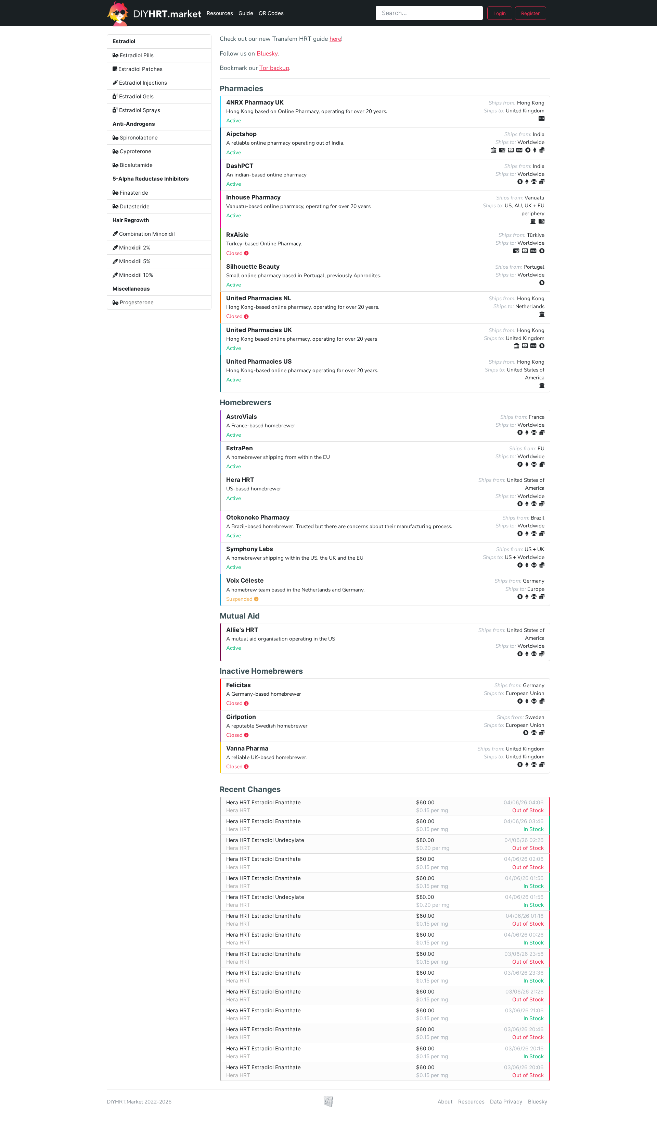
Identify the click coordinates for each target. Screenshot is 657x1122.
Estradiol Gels (136, 96)
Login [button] (499, 13)
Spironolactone (138, 137)
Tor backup (274, 68)
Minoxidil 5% (134, 261)
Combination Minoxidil (146, 234)
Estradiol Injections (142, 83)
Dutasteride (134, 206)
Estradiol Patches (140, 69)
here (335, 39)
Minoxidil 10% (135, 275)
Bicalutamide (135, 165)
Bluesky (267, 53)
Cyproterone (134, 151)
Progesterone (136, 302)
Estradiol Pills (136, 55)
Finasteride (133, 193)
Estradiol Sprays (139, 110)
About (445, 1101)
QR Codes (271, 13)
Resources (220, 13)
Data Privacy (506, 1101)
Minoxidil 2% (134, 247)
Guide (246, 13)
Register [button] (530, 13)
